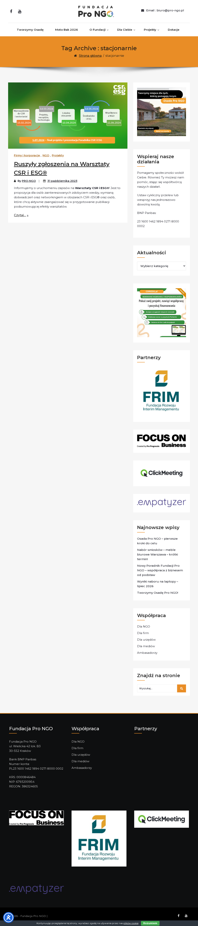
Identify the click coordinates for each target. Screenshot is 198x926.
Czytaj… (20, 215)
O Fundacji (98, 29)
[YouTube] (19, 11)
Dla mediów (146, 646)
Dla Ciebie (124, 29)
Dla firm (143, 633)
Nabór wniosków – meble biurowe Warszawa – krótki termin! (157, 554)
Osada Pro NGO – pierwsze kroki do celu (157, 541)
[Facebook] (11, 11)
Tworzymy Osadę (30, 29)
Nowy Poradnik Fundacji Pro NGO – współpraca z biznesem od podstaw (160, 570)
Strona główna (90, 56)
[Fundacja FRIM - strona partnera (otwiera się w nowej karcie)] (99, 838)
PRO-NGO (29, 181)
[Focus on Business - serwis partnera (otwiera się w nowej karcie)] (36, 817)
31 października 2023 (62, 181)
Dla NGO (143, 626)
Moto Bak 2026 (66, 29)
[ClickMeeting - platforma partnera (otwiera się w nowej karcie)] (161, 819)
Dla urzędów (146, 639)
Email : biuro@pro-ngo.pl (165, 10)
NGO (46, 155)
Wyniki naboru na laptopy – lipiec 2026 (157, 584)
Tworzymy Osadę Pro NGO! (157, 592)
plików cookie (130, 923)
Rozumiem (150, 923)
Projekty (150, 29)
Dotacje (173, 29)
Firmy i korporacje (27, 155)
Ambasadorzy (147, 653)
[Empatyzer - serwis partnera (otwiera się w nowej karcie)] (36, 889)
